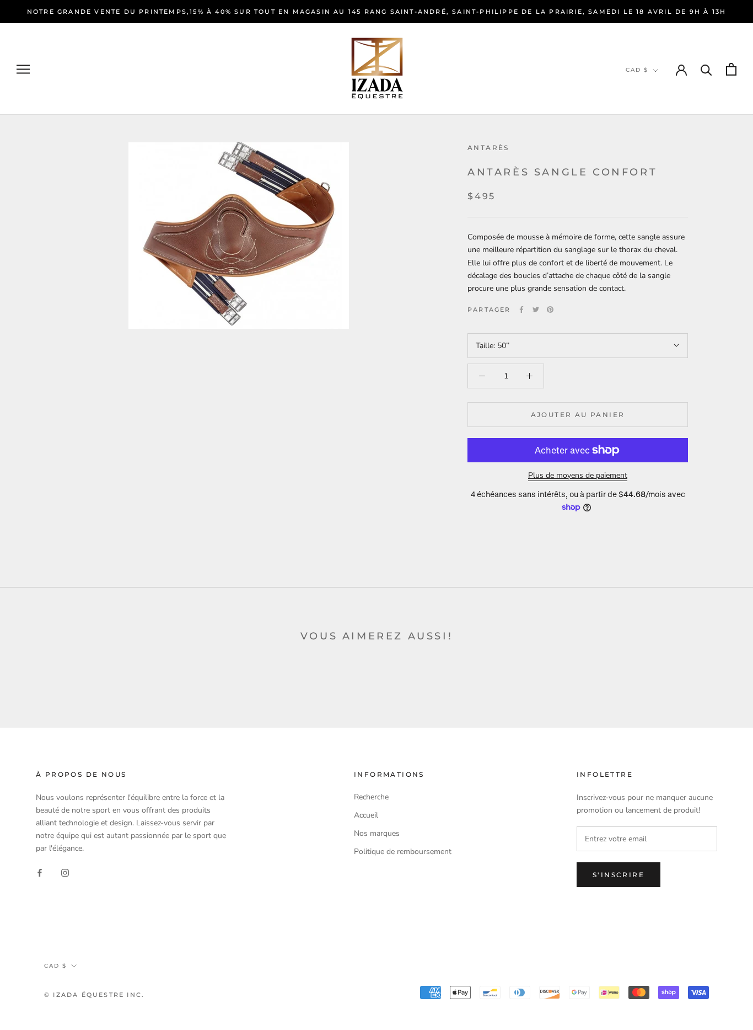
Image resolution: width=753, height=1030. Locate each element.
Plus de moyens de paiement (577, 475)
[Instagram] (65, 872)
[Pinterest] (550, 309)
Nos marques (377, 833)
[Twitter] (536, 309)
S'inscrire (618, 875)
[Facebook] (521, 309)
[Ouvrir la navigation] (23, 69)
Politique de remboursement (402, 851)
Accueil (366, 815)
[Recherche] (706, 69)
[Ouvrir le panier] (731, 69)
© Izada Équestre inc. (94, 995)
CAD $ (637, 69)
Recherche (371, 797)
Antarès (488, 147)
